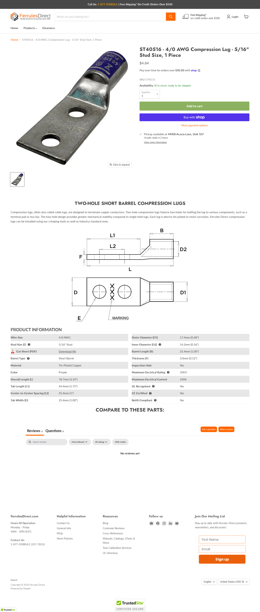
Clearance (48, 28)
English (207, 581)
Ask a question (209, 429)
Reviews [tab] (35, 431)
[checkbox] (120, 442)
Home (14, 28)
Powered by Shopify (21, 588)
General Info (64, 528)
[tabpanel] (130, 465)
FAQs (60, 533)
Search (14, 580)
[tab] (54, 431)
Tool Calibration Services (117, 547)
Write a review (226, 429)
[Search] (170, 17)
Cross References (113, 533)
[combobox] (110, 17)
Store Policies (65, 538)
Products (30, 28)
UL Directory (110, 552)
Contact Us (63, 523)
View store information (155, 142)
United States (232, 581)
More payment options (194, 125)
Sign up (222, 559)
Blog (105, 523)
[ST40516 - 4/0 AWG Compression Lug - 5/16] (17, 179)
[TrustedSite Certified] (130, 605)
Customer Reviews (114, 528)
